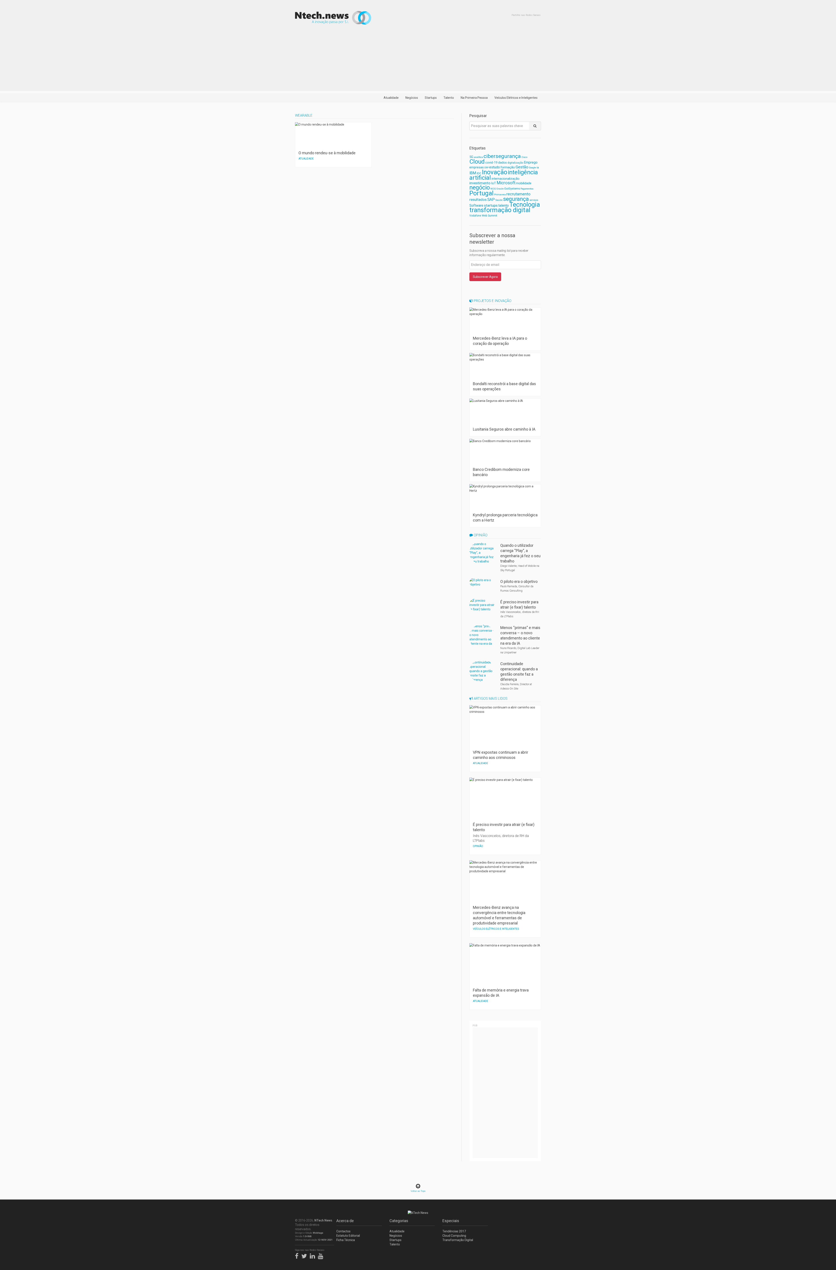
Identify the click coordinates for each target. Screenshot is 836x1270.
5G (471, 157)
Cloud (477, 161)
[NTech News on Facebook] (298, 1255)
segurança (516, 199)
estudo (494, 167)
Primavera (500, 194)
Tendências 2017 (454, 1231)
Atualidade (391, 97)
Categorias (398, 1220)
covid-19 (491, 162)
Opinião (480, 535)
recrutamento (518, 194)
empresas (476, 167)
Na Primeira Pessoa (474, 97)
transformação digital (499, 210)
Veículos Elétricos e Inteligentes (516, 97)
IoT (493, 183)
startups (491, 205)
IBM (472, 173)
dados (502, 162)
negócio (479, 187)
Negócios (411, 97)
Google (532, 167)
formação (508, 167)
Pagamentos (527, 188)
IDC (479, 173)
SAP (491, 199)
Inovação (494, 172)
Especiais (450, 1220)
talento (503, 205)
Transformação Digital (457, 1240)
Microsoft (506, 182)
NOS (493, 188)
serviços (533, 200)
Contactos (343, 1231)
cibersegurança (502, 156)
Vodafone (475, 215)
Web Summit (489, 215)
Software (476, 205)
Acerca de (345, 1220)
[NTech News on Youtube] (321, 1255)
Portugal (481, 193)
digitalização (515, 162)
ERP (486, 167)
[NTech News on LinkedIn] (313, 1255)
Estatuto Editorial (348, 1235)
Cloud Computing (454, 1235)
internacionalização (505, 179)
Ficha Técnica (345, 1240)
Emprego (531, 162)
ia (538, 167)
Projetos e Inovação (492, 301)
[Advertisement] (418, 60)
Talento (448, 97)
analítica (478, 157)
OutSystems (512, 188)
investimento (479, 183)
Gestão (522, 167)
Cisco (524, 157)
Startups (431, 97)
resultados (478, 200)
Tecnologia (524, 204)
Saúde (498, 199)
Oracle (500, 188)
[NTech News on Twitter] (305, 1255)
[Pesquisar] (535, 126)
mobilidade (523, 183)
